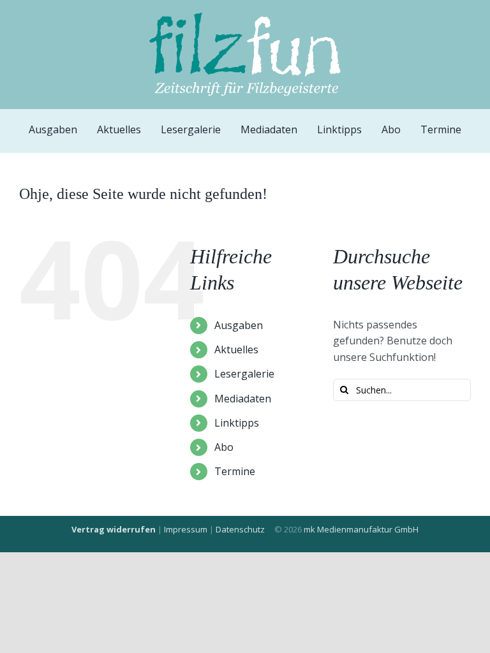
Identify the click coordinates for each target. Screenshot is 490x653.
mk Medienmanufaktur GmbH (361, 529)
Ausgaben (238, 325)
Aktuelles (236, 349)
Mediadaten (242, 399)
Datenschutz (240, 529)
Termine (234, 471)
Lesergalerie (244, 374)
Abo (224, 447)
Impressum (185, 529)
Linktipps (236, 423)
